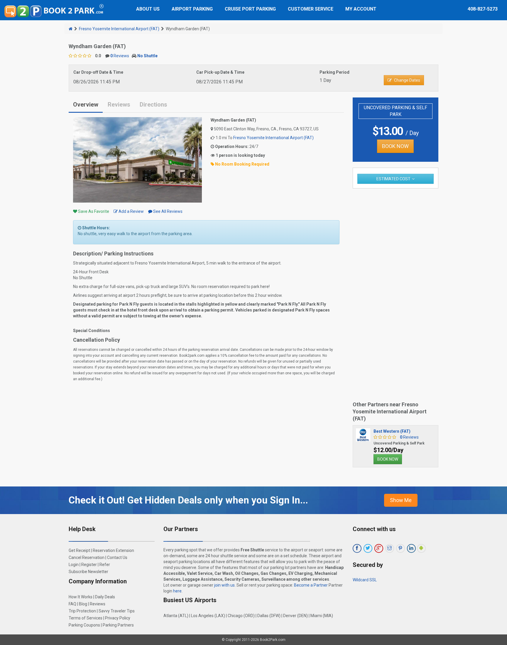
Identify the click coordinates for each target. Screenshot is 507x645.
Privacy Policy (117, 618)
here (177, 591)
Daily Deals (105, 597)
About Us (148, 9)
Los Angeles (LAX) (208, 615)
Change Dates (407, 80)
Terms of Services (85, 618)
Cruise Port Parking (250, 9)
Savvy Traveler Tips (117, 611)
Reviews (119, 55)
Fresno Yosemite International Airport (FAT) (119, 28)
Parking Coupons (84, 625)
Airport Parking (192, 9)
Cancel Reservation (86, 557)
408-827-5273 (483, 9)
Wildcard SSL (365, 579)
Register (89, 564)
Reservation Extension (113, 550)
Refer (104, 564)
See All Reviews (167, 211)
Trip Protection (82, 611)
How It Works (80, 597)
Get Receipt (79, 550)
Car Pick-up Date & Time (220, 72)
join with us (224, 585)
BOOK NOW (395, 146)
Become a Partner (311, 585)
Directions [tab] (153, 104)
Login (74, 564)
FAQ (72, 604)
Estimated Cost (393, 178)
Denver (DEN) (295, 615)
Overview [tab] (85, 104)
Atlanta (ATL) (175, 615)
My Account (360, 9)
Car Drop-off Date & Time (98, 72)
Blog (83, 604)
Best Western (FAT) (392, 431)
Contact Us (117, 557)
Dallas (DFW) (268, 615)
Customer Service (310, 9)
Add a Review (131, 211)
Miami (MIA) (321, 615)
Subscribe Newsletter (88, 571)
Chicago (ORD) (241, 615)
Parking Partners (118, 625)
